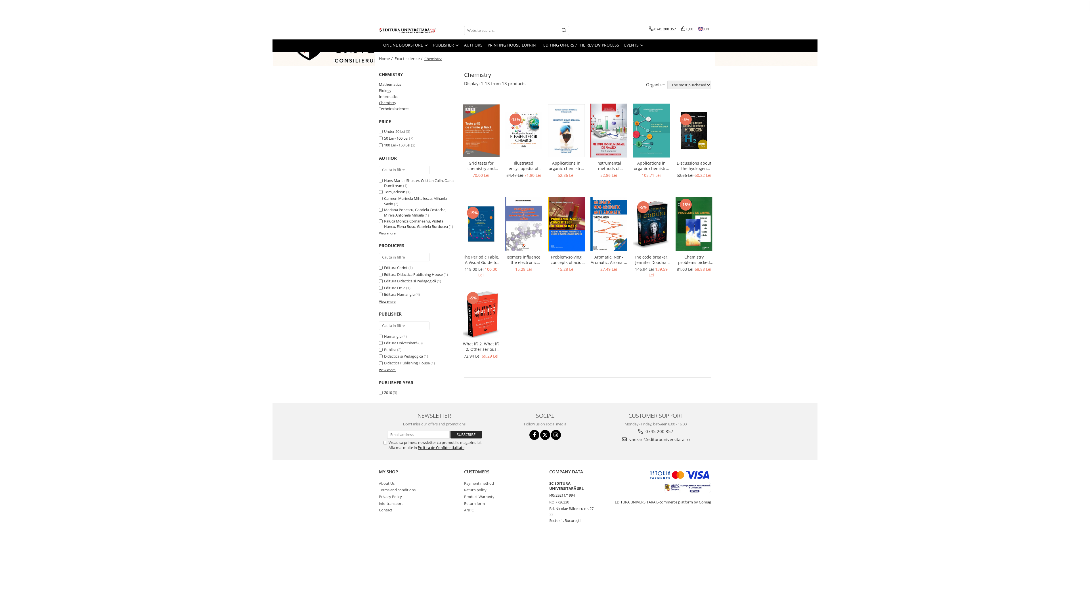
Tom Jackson (394, 191)
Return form (474, 503)
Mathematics (390, 84)
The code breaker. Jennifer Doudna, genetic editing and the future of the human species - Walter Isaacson (651, 259)
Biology (385, 90)
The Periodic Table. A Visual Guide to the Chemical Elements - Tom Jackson (481, 259)
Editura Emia (394, 287)
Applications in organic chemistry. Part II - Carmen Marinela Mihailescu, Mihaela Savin (651, 165)
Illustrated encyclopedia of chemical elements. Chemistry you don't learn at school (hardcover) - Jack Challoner (523, 165)
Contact (385, 510)
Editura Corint (396, 267)
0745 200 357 (658, 431)
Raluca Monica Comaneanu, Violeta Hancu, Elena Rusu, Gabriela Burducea (416, 224)
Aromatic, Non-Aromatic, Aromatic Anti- (609, 259)
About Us (387, 483)
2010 (388, 392)
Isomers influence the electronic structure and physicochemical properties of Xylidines (523, 259)
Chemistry (387, 102)
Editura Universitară (401, 342)
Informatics (388, 96)
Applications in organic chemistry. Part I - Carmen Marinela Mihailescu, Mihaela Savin (566, 165)
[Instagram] (556, 435)
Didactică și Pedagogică (403, 356)
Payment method (479, 483)
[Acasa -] (407, 30)
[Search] (564, 30)
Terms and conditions (397, 489)
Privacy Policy (390, 496)
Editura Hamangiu (399, 294)
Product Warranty (479, 496)
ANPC (469, 510)
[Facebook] (534, 435)
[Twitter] (545, 435)
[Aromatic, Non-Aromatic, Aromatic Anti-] (608, 224)
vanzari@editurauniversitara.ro (659, 439)
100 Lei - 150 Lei (397, 145)
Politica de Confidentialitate (441, 447)
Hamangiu (393, 336)
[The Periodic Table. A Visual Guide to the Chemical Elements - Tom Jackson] (481, 223)
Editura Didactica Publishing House (413, 274)
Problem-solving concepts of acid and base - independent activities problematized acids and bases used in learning (566, 259)
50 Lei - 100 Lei (396, 138)
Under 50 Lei (394, 131)
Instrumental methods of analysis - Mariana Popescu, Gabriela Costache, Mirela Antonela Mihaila (608, 165)
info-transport (391, 503)
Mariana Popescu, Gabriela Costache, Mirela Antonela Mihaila (415, 212)
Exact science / (409, 58)
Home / (386, 58)
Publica (390, 349)
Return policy (475, 489)
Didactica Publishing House (407, 363)
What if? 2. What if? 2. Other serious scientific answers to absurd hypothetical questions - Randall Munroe (481, 346)
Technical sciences (394, 108)
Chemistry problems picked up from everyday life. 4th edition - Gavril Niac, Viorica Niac (694, 259)
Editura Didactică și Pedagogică (410, 281)
